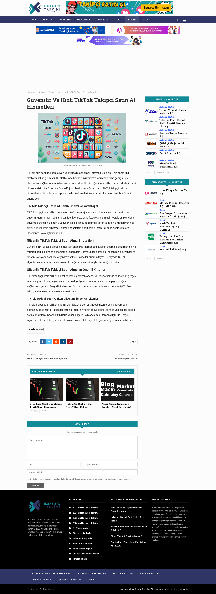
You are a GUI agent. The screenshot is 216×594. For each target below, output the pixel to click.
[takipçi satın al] (119, 8)
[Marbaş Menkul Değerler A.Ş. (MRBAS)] (151, 203)
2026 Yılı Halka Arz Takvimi (85, 523)
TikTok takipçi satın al (115, 188)
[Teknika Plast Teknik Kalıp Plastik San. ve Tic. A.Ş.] (151, 120)
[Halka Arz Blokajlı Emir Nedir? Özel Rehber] (82, 389)
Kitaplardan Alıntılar (181, 589)
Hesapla (101, 20)
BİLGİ (145, 20)
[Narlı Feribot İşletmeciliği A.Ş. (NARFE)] (151, 223)
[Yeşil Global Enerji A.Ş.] (151, 250)
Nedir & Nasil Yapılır (82, 549)
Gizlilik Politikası (123, 573)
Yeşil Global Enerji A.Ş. (173, 249)
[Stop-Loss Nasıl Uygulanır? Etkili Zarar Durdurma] (46, 389)
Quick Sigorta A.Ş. (170, 153)
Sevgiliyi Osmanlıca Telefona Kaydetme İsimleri (153, 589)
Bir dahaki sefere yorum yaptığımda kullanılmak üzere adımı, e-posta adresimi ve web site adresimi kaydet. (80, 479)
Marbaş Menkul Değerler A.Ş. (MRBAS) (174, 204)
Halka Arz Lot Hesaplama (92, 573)
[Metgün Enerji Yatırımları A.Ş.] (151, 164)
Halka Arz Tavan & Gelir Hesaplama (51, 573)
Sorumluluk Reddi (42, 579)
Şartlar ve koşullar (70, 579)
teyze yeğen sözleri (126, 589)
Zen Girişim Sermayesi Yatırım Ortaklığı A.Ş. (173, 214)
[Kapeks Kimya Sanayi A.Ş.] (151, 133)
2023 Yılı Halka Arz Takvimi (85, 507)
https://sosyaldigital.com (96, 309)
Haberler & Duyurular (83, 538)
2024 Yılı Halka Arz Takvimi (85, 513)
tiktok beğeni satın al (39, 227)
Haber (118, 20)
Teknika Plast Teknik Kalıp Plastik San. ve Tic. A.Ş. (172, 123)
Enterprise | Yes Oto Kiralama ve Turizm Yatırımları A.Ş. (171, 239)
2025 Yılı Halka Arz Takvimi (85, 518)
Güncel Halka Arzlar (42, 20)
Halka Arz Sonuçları (82, 543)
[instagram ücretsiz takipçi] (108, 40)
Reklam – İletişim (149, 573)
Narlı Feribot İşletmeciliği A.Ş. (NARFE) (169, 226)
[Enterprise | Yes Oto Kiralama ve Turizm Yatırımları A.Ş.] (151, 236)
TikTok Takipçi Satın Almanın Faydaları (47, 358)
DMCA (91, 579)
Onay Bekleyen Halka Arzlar (75, 20)
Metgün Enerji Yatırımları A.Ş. (168, 165)
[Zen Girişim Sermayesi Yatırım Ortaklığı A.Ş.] (151, 213)
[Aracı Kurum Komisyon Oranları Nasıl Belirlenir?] (117, 389)
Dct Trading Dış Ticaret (126, 358)
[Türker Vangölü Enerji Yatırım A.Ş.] (151, 110)
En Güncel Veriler (81, 528)
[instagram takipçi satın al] (70, 30)
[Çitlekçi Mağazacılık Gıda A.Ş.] (151, 143)
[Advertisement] (108, 67)
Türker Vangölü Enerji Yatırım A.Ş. (172, 111)
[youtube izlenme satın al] (145, 30)
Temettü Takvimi (80, 559)
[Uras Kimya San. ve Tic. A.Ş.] (151, 193)
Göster (39, 329)
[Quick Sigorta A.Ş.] (151, 153)
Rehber (131, 20)
